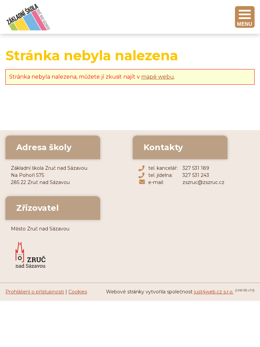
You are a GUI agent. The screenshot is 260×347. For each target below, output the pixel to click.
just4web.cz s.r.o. (214, 292)
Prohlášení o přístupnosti (34, 292)
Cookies (77, 292)
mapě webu (157, 77)
